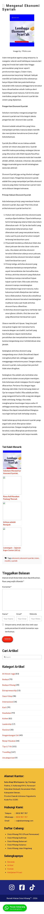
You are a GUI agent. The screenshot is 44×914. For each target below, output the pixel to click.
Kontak (10, 869)
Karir (4, 707)
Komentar (6, 587)
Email (19, 614)
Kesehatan (6, 713)
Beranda (10, 862)
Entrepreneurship (9, 690)
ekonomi (15, 558)
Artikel (10, 865)
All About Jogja (8, 673)
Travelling (6, 752)
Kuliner (5, 718)
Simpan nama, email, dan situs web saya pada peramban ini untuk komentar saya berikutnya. (21, 628)
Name (5, 614)
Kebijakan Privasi (14, 872)
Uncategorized (8, 757)
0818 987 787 (22, 817)
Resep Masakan (9, 741)
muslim (8, 561)
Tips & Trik (7, 746)
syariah (14, 561)
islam (36, 558)
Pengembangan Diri (10, 735)
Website (33, 614)
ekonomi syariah (27, 558)
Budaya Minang (8, 685)
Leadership (6, 724)
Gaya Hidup (7, 696)
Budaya (5, 679)
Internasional (7, 701)
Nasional (6, 729)
